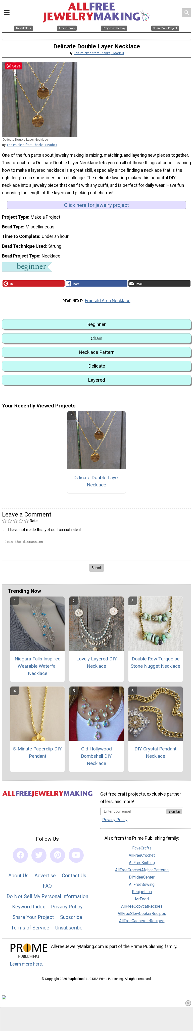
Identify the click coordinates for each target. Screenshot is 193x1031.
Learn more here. (26, 964)
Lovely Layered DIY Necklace (96, 662)
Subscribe (71, 917)
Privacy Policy (66, 907)
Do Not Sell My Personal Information (47, 896)
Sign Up (174, 811)
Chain (96, 338)
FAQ (47, 886)
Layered (96, 380)
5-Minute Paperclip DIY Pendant (37, 752)
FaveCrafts (142, 848)
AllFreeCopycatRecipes (142, 906)
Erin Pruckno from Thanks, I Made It (99, 53)
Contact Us (74, 876)
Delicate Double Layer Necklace (96, 481)
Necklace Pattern (97, 352)
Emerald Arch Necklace (107, 300)
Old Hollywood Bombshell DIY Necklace (96, 756)
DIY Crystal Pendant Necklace (155, 752)
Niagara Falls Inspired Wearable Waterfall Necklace (38, 666)
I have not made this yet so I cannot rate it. (45, 529)
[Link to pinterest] (57, 855)
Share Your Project (33, 917)
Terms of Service (30, 928)
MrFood (142, 899)
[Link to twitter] (38, 855)
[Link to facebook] (20, 855)
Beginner (96, 324)
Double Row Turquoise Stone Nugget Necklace (155, 662)
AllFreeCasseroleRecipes (141, 920)
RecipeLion (142, 891)
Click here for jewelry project (96, 205)
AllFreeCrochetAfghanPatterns (142, 870)
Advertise (45, 876)
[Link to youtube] (76, 855)
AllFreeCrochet (142, 855)
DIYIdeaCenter (142, 877)
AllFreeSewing (142, 884)
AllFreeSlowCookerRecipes (142, 913)
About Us (18, 876)
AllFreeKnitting (142, 862)
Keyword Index (28, 907)
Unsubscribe (68, 928)
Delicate (96, 366)
